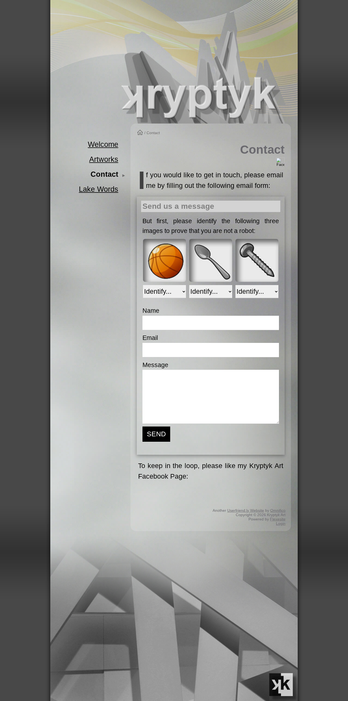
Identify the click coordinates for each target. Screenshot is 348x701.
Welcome (103, 144)
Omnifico (277, 510)
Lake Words (98, 189)
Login (280, 523)
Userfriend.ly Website (245, 510)
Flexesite (277, 519)
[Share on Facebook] (280, 161)
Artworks (103, 159)
